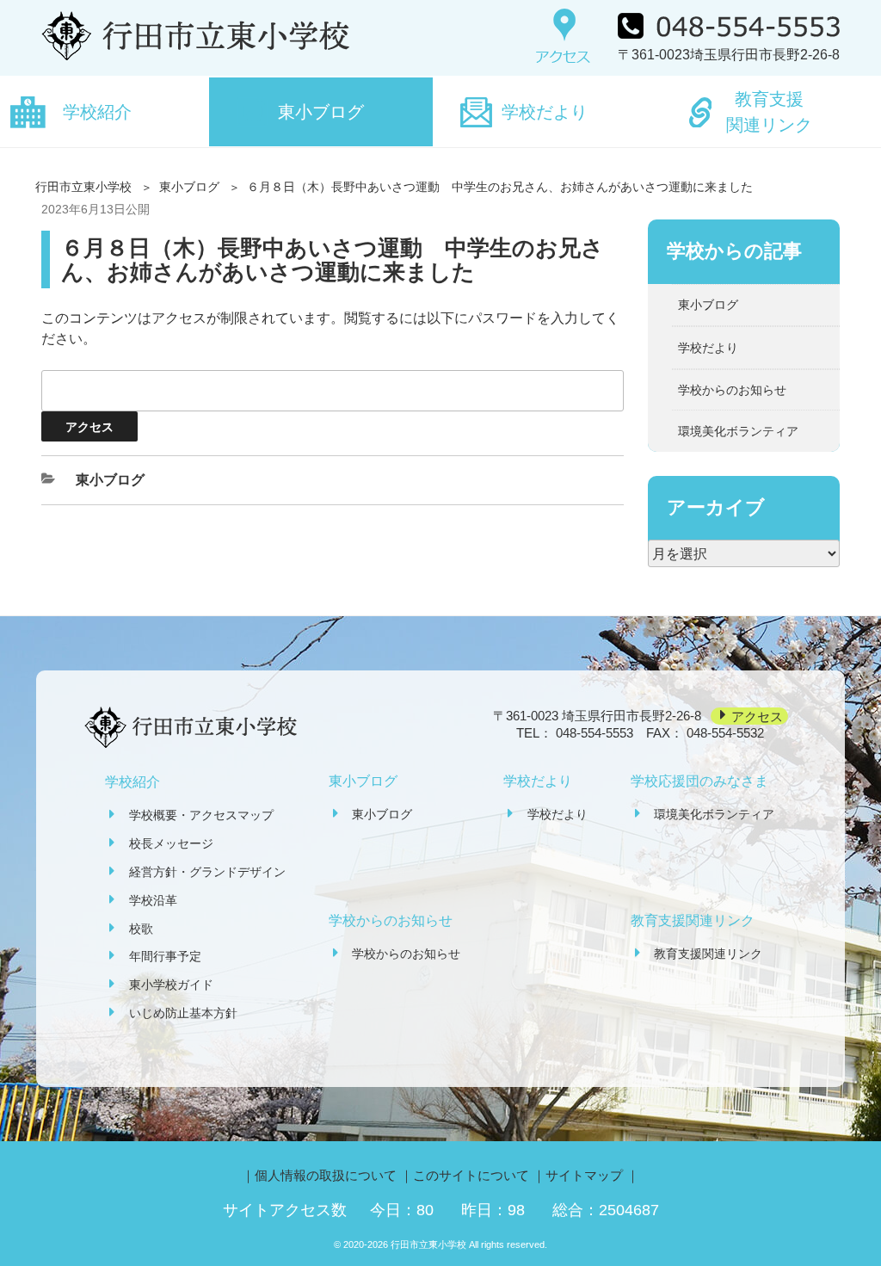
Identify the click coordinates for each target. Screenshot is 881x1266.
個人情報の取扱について (326, 1175)
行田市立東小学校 (83, 187)
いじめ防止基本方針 (183, 1013)
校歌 (141, 929)
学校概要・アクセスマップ (201, 815)
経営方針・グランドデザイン (207, 872)
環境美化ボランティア (738, 431)
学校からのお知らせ (732, 390)
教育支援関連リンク (769, 112)
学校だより (545, 111)
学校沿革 (153, 900)
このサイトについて (471, 1175)
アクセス (757, 715)
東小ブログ (321, 111)
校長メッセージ (171, 843)
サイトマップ (584, 1175)
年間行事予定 (165, 956)
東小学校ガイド (171, 984)
